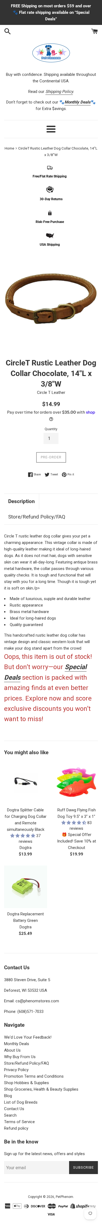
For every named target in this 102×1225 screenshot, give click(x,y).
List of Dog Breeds (21, 1102)
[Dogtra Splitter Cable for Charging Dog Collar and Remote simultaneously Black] (25, 782)
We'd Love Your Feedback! (27, 1037)
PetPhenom (64, 1197)
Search (10, 1115)
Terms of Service (19, 1121)
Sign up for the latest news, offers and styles (44, 1153)
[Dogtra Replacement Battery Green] (25, 887)
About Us (12, 1050)
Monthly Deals (16, 1043)
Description (21, 501)
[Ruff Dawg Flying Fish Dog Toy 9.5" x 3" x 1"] (76, 782)
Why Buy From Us (20, 1056)
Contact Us (14, 1108)
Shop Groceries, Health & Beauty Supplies (41, 1089)
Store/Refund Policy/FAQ (36, 517)
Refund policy (16, 1128)
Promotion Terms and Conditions (34, 1076)
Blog (8, 1095)
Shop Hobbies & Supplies (26, 1082)
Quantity (51, 429)
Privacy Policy (16, 1069)
